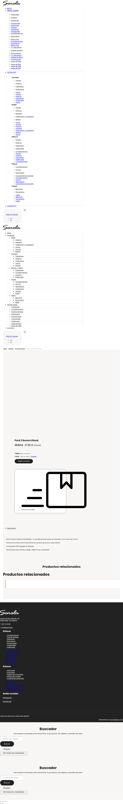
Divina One (15, 39)
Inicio (9, 233)
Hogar (13, 295)
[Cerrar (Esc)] (6, 801)
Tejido (18, 195)
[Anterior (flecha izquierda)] (1, 803)
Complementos (17, 33)
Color (17, 456)
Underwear (15, 14)
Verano (18, 80)
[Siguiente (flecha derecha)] (2, 803)
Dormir (18, 170)
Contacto (10, 328)
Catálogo (10, 235)
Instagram (7, 698)
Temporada (15, 23)
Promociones (16, 53)
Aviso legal (11, 682)
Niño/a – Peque (17, 268)
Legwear (19, 113)
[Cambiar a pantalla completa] (2, 801)
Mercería (19, 189)
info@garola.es (7, 627)
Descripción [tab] (11, 528)
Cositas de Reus (17, 50)
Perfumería (15, 36)
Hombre (14, 254)
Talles (17, 453)
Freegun (14, 17)
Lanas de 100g (16, 61)
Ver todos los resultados (13, 753)
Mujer (13, 238)
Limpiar (34, 456)
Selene (18, 119)
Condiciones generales (15, 678)
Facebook (7, 701)
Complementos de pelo (25, 176)
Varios (18, 92)
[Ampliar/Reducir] (1, 801)
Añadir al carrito (24, 461)
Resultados (7, 749)
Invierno (19, 83)
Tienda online (12, 305)
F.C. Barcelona (16, 47)
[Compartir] (4, 801)
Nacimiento (20, 173)
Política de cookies (14, 688)
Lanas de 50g (16, 64)
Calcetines (15, 20)
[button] (45, 11)
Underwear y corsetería (25, 116)
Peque (13, 279)
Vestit (17, 293)
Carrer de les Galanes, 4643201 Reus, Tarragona (9, 619)
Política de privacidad (15, 686)
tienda (10, 349)
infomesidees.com (116, 720)
